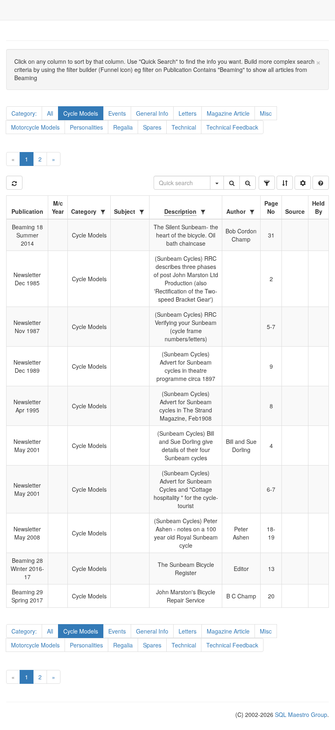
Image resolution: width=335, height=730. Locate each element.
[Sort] (285, 183)
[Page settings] (303, 183)
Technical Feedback (232, 127)
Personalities (86, 127)
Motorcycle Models (35, 127)
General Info (152, 113)
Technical (184, 127)
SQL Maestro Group (300, 714)
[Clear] (247, 183)
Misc (266, 113)
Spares (152, 127)
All (50, 113)
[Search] (231, 183)
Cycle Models (80, 113)
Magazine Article (228, 113)
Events (117, 113)
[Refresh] (14, 183)
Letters (188, 113)
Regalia (123, 127)
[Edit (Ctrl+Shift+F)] (267, 183)
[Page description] (321, 183)
